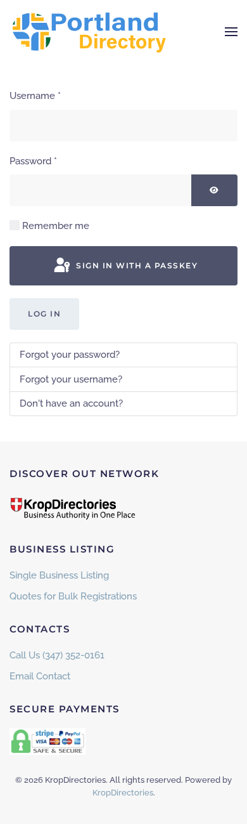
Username (35, 95)
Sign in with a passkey (135, 265)
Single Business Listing (59, 575)
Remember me (55, 226)
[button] (231, 31)
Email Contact (40, 676)
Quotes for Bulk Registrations (73, 596)
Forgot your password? (70, 354)
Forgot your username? (71, 379)
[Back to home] (89, 31)
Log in (44, 313)
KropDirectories (122, 792)
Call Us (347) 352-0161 (57, 655)
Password (33, 161)
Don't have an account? (71, 403)
